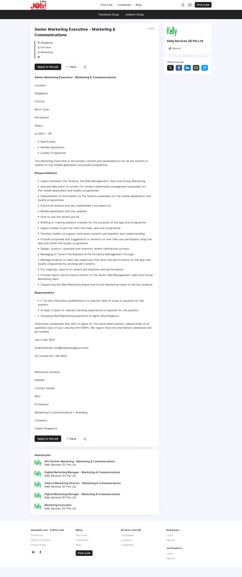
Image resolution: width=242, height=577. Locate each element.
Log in (169, 535)
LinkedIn (33, 552)
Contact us (36, 535)
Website (176, 48)
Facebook (40, 552)
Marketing (47, 52)
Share (179, 68)
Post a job (203, 4)
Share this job (85, 67)
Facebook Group (108, 14)
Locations (126, 540)
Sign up (170, 540)
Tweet (170, 68)
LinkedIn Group (134, 14)
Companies (124, 4)
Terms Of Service (40, 540)
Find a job (106, 4)
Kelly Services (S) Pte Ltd (185, 41)
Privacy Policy (38, 544)
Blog (138, 4)
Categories (127, 544)
